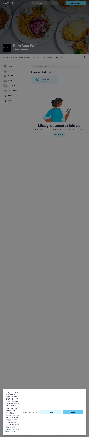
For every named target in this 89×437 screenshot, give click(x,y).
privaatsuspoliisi (10, 431)
